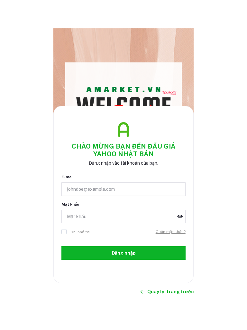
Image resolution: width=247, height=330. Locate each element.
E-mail (67, 177)
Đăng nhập (124, 253)
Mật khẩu (70, 204)
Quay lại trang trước (170, 291)
